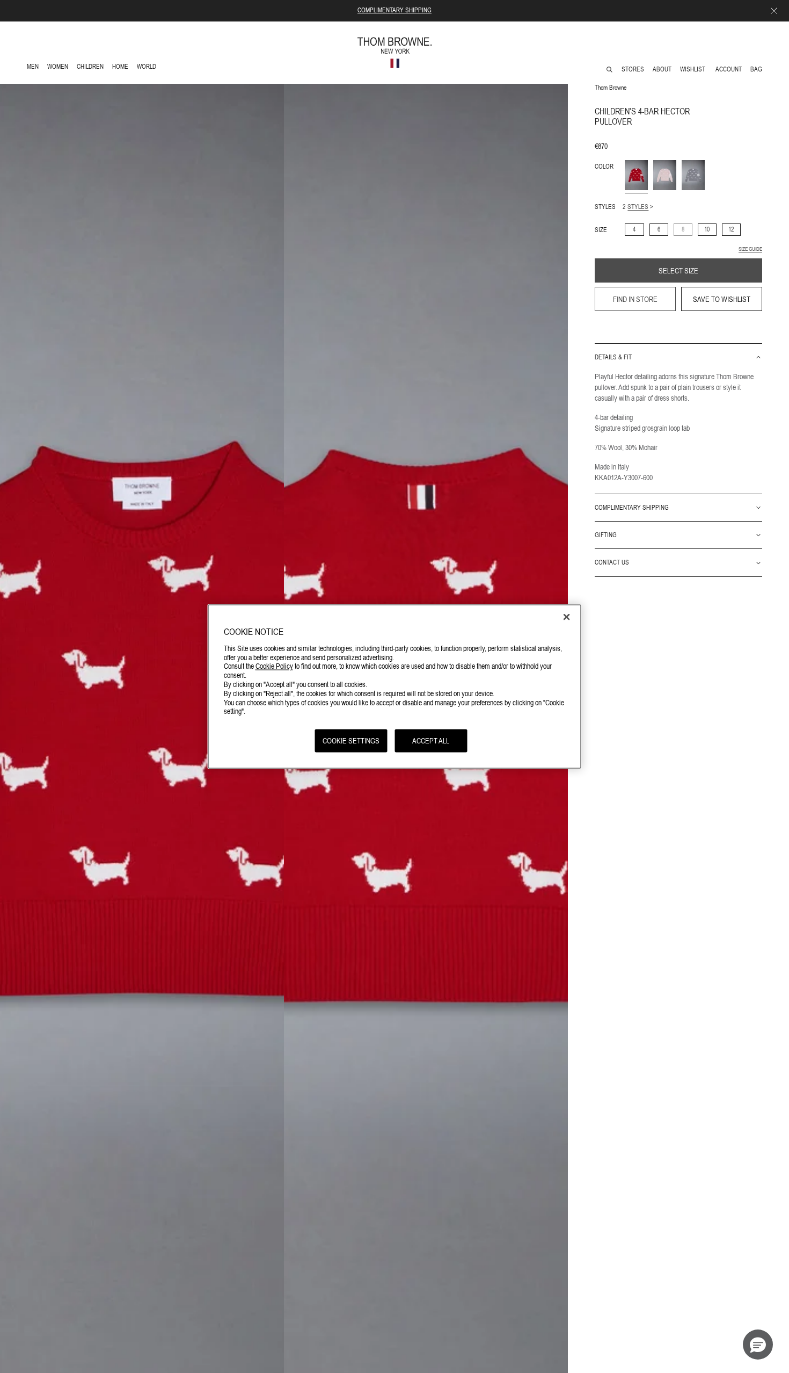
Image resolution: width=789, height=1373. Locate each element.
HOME (122, 68)
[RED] (636, 175)
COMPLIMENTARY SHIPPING (394, 10)
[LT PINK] (664, 175)
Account (728, 69)
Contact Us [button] (612, 562)
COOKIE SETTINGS (351, 740)
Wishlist (693, 69)
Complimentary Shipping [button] (632, 507)
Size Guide (750, 249)
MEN (34, 68)
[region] (395, 686)
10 (707, 229)
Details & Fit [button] (613, 357)
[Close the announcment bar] (774, 10)
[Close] (567, 617)
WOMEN (59, 68)
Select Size (678, 270)
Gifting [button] (606, 535)
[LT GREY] (693, 175)
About (662, 69)
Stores (633, 69)
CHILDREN (90, 68)
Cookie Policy (274, 666)
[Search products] (609, 69)
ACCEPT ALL (430, 740)
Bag (756, 69)
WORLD (148, 68)
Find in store (635, 299)
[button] (758, 1344)
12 (731, 229)
